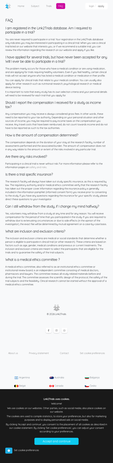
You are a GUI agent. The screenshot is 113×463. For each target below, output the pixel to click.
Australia (59, 377)
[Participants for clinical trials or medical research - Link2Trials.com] (9, 6)
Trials (49, 6)
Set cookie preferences (92, 353)
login (91, 6)
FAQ (60, 6)
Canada (58, 385)
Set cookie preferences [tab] (26, 450)
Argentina (24, 377)
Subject (35, 6)
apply (101, 6)
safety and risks (37, 167)
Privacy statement (39, 353)
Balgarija (94, 377)
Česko (92, 385)
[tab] (8, 451)
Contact (64, 353)
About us (13, 353)
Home (21, 6)
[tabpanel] (56, 421)
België (22, 385)
